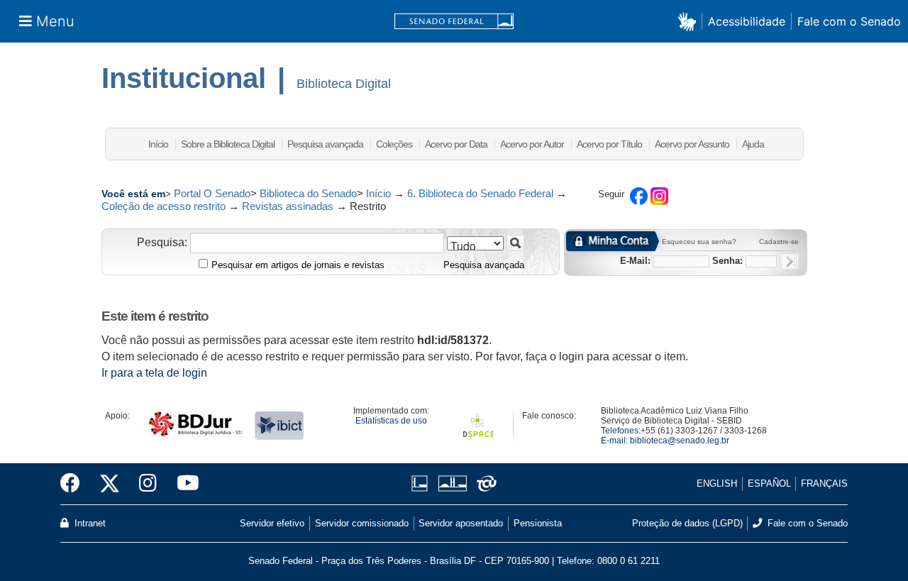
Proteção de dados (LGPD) (687, 523)
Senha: (727, 260)
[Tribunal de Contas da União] (484, 483)
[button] (690, 21)
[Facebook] (75, 484)
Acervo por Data (456, 144)
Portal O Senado (212, 193)
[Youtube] (183, 484)
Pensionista (538, 523)
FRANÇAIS (824, 483)
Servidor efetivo (272, 523)
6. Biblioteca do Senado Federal (480, 193)
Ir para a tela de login (154, 373)
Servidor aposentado (461, 523)
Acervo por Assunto (692, 144)
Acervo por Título (609, 144)
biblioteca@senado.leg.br (679, 441)
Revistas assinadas (287, 206)
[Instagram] (148, 484)
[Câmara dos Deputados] (422, 483)
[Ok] (789, 261)
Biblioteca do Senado (308, 193)
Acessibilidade (746, 21)
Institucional (183, 78)
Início (158, 144)
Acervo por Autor (532, 144)
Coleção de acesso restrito (163, 206)
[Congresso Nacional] (452, 483)
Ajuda (753, 144)
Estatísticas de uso (391, 421)
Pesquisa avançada (325, 144)
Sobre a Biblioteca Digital (228, 144)
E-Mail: (635, 260)
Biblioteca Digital (344, 84)
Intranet (89, 523)
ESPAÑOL (769, 483)
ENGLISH (717, 483)
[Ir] (515, 243)
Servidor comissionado (362, 523)
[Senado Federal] (454, 21)
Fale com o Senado (849, 21)
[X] (109, 484)
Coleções (394, 144)
